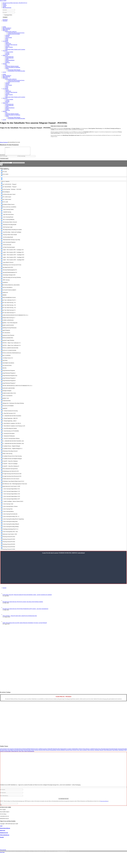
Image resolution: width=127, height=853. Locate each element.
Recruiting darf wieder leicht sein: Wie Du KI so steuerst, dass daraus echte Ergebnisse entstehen (23, 601)
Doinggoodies (63, 748)
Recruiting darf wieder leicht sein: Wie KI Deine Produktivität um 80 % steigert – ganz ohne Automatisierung (25, 608)
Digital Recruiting (56, 748)
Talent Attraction (90, 750)
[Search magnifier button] (1, 164)
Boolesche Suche (34, 748)
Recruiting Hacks (3, 750)
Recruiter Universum (118, 748)
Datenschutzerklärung (104, 801)
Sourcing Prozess (68, 750)
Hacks (84, 748)
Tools (22, 751)
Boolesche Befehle (26, 748)
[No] (69, 851)
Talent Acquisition (83, 750)
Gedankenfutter (74, 748)
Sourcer (32, 750)
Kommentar (2, 154)
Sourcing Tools (76, 750)
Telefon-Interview (15, 751)
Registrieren (5, 19)
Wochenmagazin (30, 751)
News (99, 748)
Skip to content (3, 0)
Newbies (96, 748)
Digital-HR (50, 748)
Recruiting (125, 748)
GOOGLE (80, 748)
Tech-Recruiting (7, 751)
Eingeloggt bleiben (8, 14)
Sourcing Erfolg (42, 750)
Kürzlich (4, 587)
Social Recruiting (27, 750)
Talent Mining (115, 750)
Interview (88, 748)
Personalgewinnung (105, 748)
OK (67, 851)
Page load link (3, 849)
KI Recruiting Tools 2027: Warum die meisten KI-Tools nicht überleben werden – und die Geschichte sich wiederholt (27, 594)
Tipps (20, 751)
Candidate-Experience (42, 748)
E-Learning (68, 748)
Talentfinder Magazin (98, 750)
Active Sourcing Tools (11, 748)
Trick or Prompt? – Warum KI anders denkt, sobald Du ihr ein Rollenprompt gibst (20, 615)
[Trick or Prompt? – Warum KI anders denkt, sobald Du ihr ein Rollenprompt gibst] (5, 614)
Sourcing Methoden (61, 750)
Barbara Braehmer (4, 142)
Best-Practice (19, 748)
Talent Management (108, 750)
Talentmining (121, 750)
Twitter (25, 751)
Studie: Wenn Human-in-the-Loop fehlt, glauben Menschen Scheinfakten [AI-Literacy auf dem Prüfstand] (25, 622)
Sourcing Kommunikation (51, 750)
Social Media (10, 750)
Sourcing (36, 750)
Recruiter (111, 748)
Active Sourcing (3, 748)
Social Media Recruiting (18, 750)
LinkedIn (92, 748)
